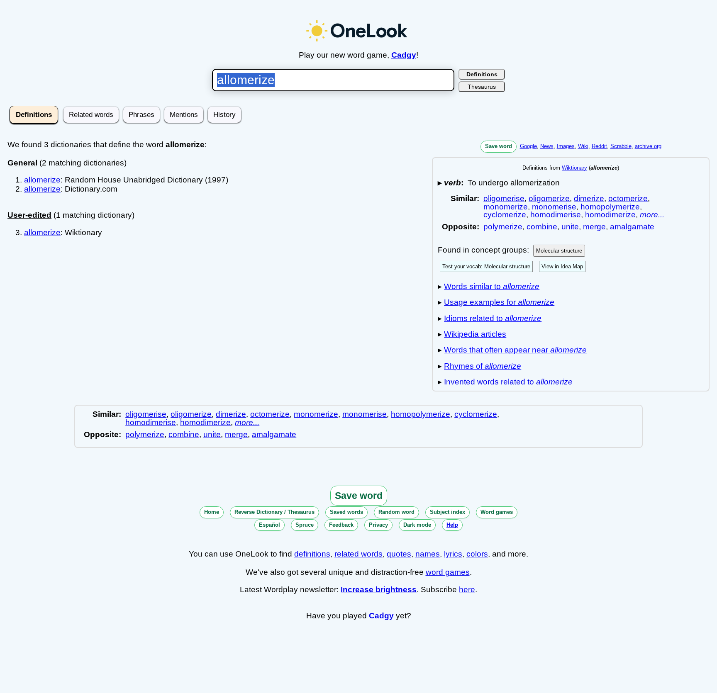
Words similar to (491, 286)
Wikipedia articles (475, 334)
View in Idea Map (562, 266)
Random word (396, 512)
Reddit (599, 146)
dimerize (589, 198)
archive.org (648, 146)
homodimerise (555, 214)
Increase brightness (379, 589)
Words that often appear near (515, 349)
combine (542, 226)
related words (358, 554)
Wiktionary (574, 168)
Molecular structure (559, 251)
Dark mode (417, 525)
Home (211, 512)
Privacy (378, 525)
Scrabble (621, 146)
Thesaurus (482, 86)
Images (566, 146)
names (427, 554)
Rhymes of (482, 366)
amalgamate (632, 226)
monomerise (554, 206)
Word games (496, 512)
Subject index (447, 512)
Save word (498, 146)
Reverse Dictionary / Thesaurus (274, 512)
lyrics (453, 554)
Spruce (304, 525)
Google (528, 146)
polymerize (502, 226)
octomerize (628, 198)
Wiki (583, 146)
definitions (312, 554)
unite (570, 226)
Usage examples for (499, 302)
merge (594, 226)
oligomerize (549, 198)
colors (477, 554)
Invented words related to (508, 381)
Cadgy (403, 55)
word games (448, 572)
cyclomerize (504, 214)
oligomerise (503, 198)
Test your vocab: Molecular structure (486, 266)
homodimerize (610, 214)
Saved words (346, 512)
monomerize (505, 206)
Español (269, 525)
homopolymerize (610, 206)
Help (452, 525)
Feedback (341, 525)
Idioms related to (492, 318)
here (467, 589)
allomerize (42, 179)
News (547, 146)
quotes (399, 554)
